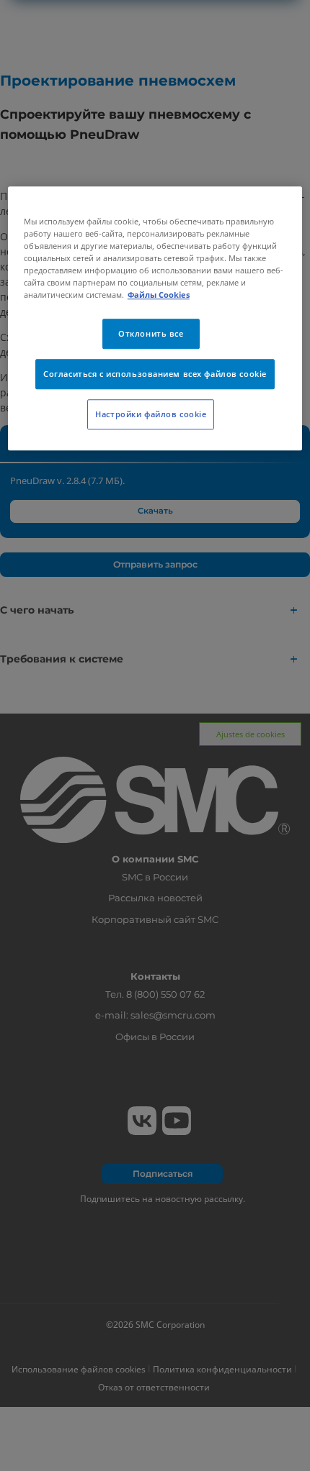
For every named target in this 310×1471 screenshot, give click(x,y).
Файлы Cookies (159, 294)
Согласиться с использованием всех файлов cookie (155, 373)
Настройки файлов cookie (150, 414)
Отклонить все (150, 333)
